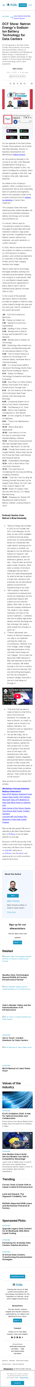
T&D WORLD (17, 1353)
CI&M (22, 1349)
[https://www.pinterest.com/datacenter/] (20, 1337)
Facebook (19, 853)
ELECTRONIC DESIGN (17, 1351)
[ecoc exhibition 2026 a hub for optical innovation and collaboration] (17, 1099)
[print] (32, 84)
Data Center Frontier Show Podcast (22, 17)
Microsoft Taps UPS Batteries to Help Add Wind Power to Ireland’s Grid (16, 802)
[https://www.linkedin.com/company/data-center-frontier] (17, 1337)
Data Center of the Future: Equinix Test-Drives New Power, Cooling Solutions (16, 811)
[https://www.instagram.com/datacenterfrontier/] (15, 1337)
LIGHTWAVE (14, 1349)
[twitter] (17, 84)
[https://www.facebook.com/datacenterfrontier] (12, 1337)
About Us (5, 1360)
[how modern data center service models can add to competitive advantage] (17, 1140)
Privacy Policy (6, 1364)
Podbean (12, 834)
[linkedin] (14, 84)
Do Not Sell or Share (22, 1360)
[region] (17, 1378)
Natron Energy (19, 155)
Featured (5, 16)
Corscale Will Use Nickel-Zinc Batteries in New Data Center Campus (14, 819)
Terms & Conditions (18, 1364)
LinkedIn (8, 850)
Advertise (12, 1360)
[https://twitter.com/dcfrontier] (22, 1337)
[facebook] (10, 84)
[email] (24, 84)
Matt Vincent (17, 68)
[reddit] (21, 84)
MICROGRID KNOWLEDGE (17, 1346)
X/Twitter (8, 853)
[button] (3, 5)
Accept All (17, 1383)
